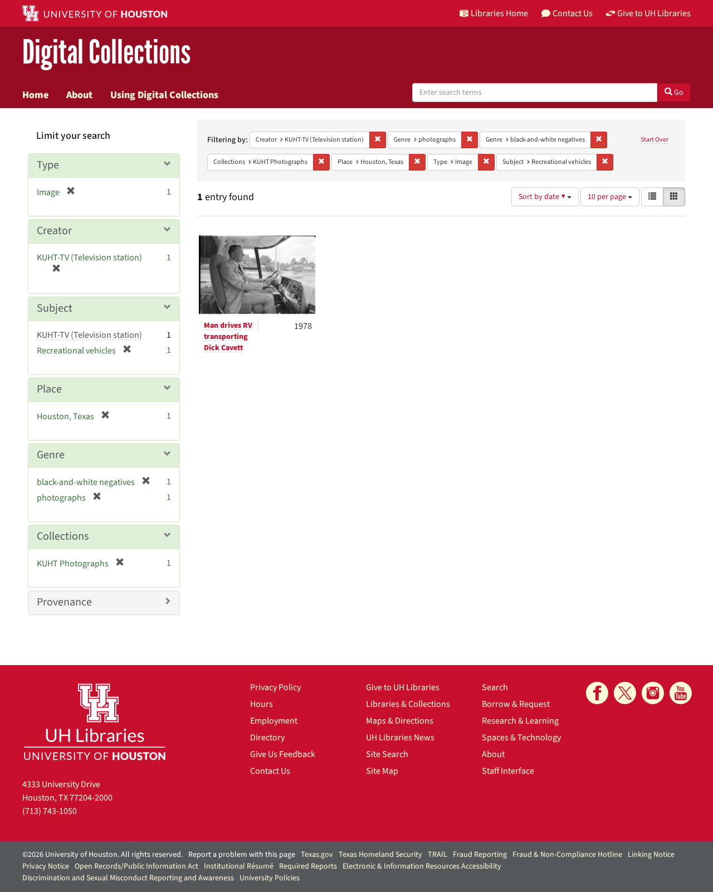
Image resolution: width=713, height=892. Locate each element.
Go (677, 92)
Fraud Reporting (480, 854)
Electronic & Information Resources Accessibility (422, 866)
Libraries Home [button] (499, 13)
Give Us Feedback (282, 754)
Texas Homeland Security (380, 854)
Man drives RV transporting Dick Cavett (228, 336)
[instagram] (653, 693)
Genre (51, 455)
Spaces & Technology (521, 737)
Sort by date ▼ (543, 196)
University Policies (270, 878)
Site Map (382, 771)
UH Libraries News (400, 737)
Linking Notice (651, 854)
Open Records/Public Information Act (136, 866)
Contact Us (270, 771)
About (79, 95)
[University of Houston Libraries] (94, 721)
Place (49, 389)
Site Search (387, 754)
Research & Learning (520, 721)
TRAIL (437, 854)
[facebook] (597, 693)
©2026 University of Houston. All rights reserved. (102, 854)
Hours (261, 704)
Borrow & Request (516, 704)
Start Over (654, 139)
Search (495, 687)
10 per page (608, 196)
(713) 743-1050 (49, 811)
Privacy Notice (45, 866)
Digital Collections (106, 52)
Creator (54, 231)
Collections (63, 536)
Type (48, 165)
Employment (273, 721)
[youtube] (681, 693)
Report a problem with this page (241, 854)
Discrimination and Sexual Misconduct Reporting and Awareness (128, 878)
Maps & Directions (399, 721)
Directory (267, 737)
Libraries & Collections (408, 704)
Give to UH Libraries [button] (654, 13)
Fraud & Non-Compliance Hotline (567, 854)
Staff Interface (508, 771)
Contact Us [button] (573, 13)
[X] (625, 693)
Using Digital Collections (164, 95)
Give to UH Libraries (402, 687)
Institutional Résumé (239, 866)
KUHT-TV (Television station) (89, 335)
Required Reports (308, 866)
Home (35, 95)
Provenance (64, 602)
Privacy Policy (275, 687)
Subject (54, 308)
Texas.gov (317, 854)
